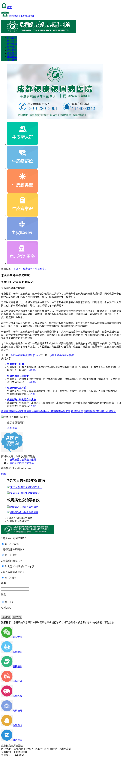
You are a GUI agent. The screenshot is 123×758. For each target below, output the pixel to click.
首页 (9, 7)
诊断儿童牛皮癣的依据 (62, 355)
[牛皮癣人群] (22, 144)
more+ (4, 473)
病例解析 (12, 53)
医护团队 (12, 47)
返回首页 (17, 637)
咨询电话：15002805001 (21, 16)
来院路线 (12, 56)
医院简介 (12, 40)
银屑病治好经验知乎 (35, 411)
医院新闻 (12, 44)
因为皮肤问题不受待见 (22, 462)
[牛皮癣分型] (22, 192)
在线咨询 (17, 725)
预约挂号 (12, 59)
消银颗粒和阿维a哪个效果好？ (100, 411)
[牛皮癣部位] (22, 168)
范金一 (38, 487)
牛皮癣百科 (27, 268)
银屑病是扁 (77, 411)
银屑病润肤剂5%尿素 (12, 411)
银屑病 (34, 507)
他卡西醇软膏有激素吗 (58, 411)
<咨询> (32, 370)
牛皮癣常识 (41, 268)
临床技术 (12, 50)
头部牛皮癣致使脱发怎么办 (25, 355)
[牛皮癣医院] (38, 32)
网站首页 (12, 37)
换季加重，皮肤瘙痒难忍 (23, 459)
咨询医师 (12, 428)
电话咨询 (17, 740)
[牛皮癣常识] (22, 215)
